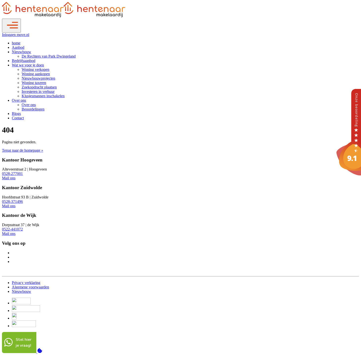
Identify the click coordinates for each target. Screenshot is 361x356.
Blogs (16, 113)
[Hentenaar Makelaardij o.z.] (348, 174)
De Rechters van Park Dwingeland (49, 56)
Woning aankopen (36, 74)
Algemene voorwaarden (30, 287)
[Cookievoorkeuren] (39, 352)
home (16, 43)
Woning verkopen (35, 69)
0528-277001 (12, 174)
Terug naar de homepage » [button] (22, 150)
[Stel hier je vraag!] (19, 352)
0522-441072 (12, 229)
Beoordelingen (33, 109)
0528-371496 (12, 201)
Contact (18, 118)
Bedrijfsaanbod (23, 61)
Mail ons (8, 178)
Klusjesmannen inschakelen (43, 96)
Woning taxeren (34, 83)
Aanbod (18, 47)
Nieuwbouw (21, 52)
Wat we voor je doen (28, 65)
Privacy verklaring (26, 283)
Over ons (19, 100)
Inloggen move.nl (15, 35)
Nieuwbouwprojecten (38, 78)
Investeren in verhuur (38, 91)
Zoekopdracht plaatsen (39, 87)
